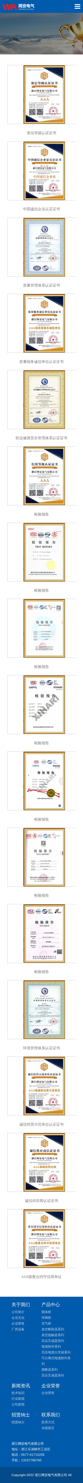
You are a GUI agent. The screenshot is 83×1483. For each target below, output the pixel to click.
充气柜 (46, 1323)
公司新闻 (18, 1404)
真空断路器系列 (53, 1329)
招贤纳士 (18, 1422)
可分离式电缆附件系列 (56, 1361)
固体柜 (46, 1312)
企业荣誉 (18, 1323)
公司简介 (18, 1312)
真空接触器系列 (53, 1335)
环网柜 (46, 1318)
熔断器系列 (50, 1369)
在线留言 (48, 1428)
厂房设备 (18, 1329)
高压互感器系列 (53, 1341)
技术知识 (18, 1393)
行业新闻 (18, 1398)
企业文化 (18, 1318)
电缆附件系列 (51, 1346)
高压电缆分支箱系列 (56, 1352)
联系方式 (48, 1422)
